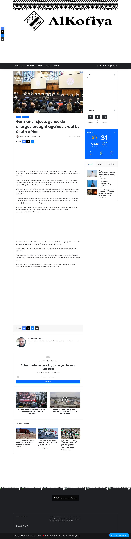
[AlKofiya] (65, 17)
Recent (100, 164)
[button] (119, 535)
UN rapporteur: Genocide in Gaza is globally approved (105, 183)
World (40, 65)
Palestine (30, 65)
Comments (111, 164)
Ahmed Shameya (35, 338)
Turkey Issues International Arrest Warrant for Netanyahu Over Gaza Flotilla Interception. (48, 443)
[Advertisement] (65, 48)
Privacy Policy (76, 536)
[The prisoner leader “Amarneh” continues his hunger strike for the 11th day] (92, 173)
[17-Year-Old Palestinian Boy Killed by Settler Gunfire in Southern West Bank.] (26, 433)
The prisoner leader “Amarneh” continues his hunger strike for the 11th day (107, 173)
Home (16, 65)
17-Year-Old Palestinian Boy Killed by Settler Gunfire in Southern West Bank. (25, 442)
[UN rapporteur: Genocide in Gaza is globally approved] (92, 183)
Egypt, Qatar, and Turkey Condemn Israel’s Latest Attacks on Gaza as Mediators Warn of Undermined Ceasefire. (69, 444)
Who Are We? (67, 536)
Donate (56, 65)
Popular (90, 164)
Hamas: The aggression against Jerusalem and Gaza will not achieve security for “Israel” (106, 192)
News (23, 65)
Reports (48, 65)
